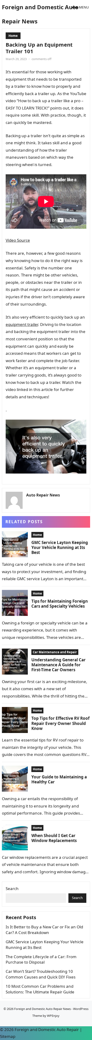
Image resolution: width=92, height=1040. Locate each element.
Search (12, 888)
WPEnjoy (53, 1016)
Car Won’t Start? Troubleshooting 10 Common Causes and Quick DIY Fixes (40, 974)
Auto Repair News (43, 495)
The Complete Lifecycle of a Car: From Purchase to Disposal (41, 959)
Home (13, 36)
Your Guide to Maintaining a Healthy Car (59, 779)
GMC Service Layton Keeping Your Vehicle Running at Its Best (59, 547)
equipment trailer (22, 324)
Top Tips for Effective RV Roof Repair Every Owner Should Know (60, 723)
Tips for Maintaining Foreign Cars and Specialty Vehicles (59, 603)
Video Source (18, 240)
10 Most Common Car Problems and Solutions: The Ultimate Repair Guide (40, 989)
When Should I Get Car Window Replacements (54, 838)
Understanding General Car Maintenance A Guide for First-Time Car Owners (58, 665)
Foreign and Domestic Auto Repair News (40, 14)
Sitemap (7, 1036)
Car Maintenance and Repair (55, 652)
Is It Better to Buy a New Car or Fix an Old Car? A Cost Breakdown (44, 929)
